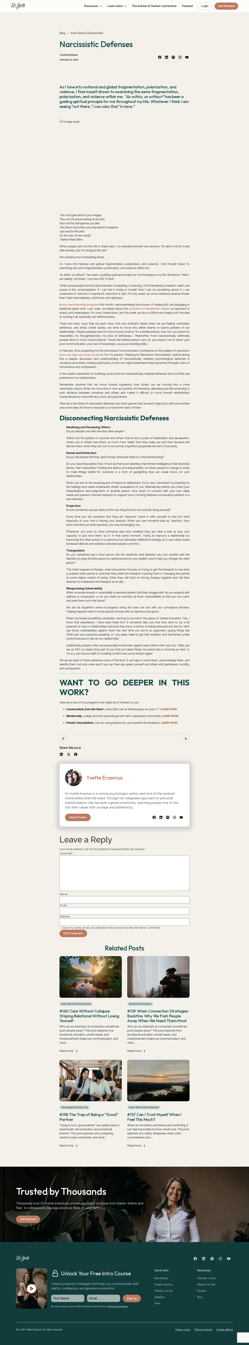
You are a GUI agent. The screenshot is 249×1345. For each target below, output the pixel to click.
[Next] (185, 739)
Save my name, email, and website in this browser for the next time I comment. (111, 927)
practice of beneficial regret (149, 308)
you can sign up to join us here (81, 354)
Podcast (201, 1290)
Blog (62, 33)
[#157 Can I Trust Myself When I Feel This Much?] (158, 1100)
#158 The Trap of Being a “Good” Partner (88, 1117)
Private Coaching (163, 1284)
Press (157, 1303)
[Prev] (63, 739)
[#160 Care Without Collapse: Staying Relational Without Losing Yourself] (90, 996)
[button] (61, 754)
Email (63, 905)
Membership (161, 1278)
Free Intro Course (206, 1278)
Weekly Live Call (163, 1290)
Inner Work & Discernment (87, 33)
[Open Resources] (101, 6)
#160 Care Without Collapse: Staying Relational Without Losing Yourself (89, 1015)
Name (64, 894)
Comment (66, 853)
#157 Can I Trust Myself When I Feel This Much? (154, 1117)
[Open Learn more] (125, 6)
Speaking (159, 1297)
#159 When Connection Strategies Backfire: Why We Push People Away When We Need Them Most (157, 1015)
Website (64, 916)
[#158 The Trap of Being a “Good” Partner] (90, 1100)
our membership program (81, 304)
